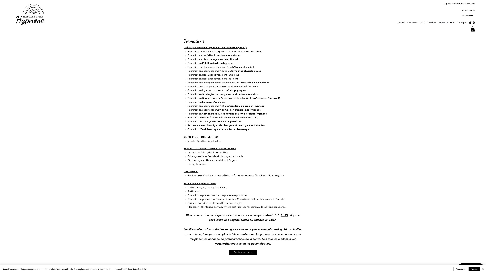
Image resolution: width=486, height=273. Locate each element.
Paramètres (460, 269)
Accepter (474, 269)
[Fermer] (482, 269)
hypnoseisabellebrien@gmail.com (459, 3)
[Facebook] (470, 22)
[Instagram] (474, 22)
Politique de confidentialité (135, 269)
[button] (473, 29)
